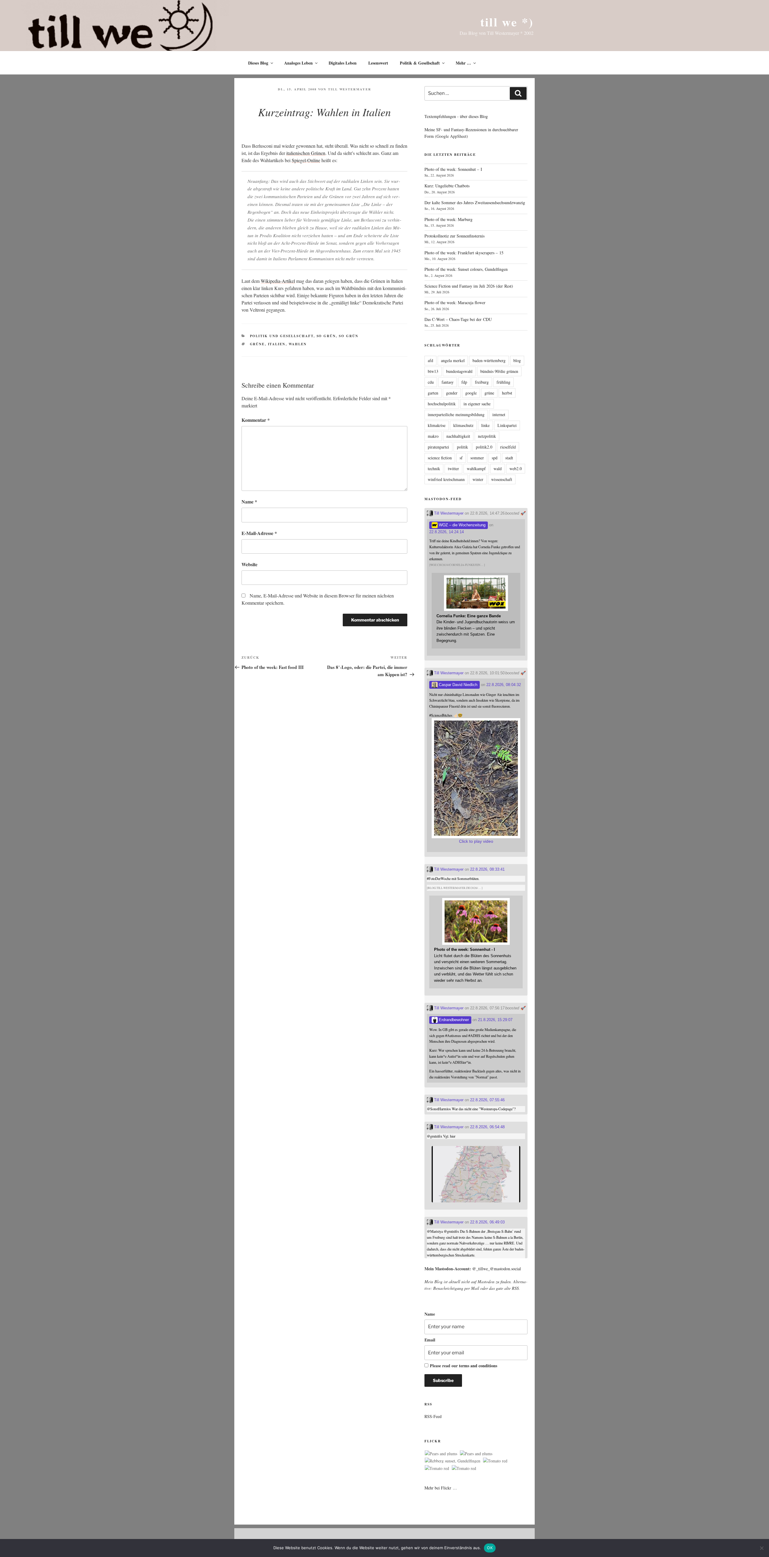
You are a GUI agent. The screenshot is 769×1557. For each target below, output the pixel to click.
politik (462, 447)
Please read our (463, 1365)
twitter (453, 468)
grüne (257, 344)
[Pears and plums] (441, 1453)
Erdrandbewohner (453, 1019)
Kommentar (256, 419)
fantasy (448, 382)
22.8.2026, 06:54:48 (487, 1127)
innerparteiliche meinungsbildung (456, 414)
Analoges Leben (298, 63)
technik (434, 468)
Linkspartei (507, 425)
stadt (509, 458)
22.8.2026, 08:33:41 (487, 869)
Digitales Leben (343, 63)
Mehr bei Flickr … (440, 1488)
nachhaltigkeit (458, 436)
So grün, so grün (338, 336)
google (471, 393)
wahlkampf (476, 468)
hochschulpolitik (442, 404)
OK (490, 1547)
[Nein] (761, 1548)
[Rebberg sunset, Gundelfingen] (452, 1461)
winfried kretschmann (446, 479)
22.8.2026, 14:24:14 (446, 532)
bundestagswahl (459, 371)
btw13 (433, 371)
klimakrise (436, 425)
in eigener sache (477, 404)
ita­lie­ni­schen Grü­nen (305, 153)
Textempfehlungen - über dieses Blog (456, 116)
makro (433, 436)
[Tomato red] (495, 1461)
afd (430, 360)
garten (433, 393)
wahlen (298, 344)
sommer (477, 458)
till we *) (506, 22)
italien (277, 344)
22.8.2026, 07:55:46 (487, 1100)
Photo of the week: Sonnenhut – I (453, 169)
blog (517, 360)
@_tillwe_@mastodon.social (496, 1268)
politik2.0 (484, 447)
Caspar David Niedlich (457, 684)
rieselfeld (508, 447)
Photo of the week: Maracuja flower (454, 302)
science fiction (440, 458)
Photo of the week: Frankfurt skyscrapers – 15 (463, 252)
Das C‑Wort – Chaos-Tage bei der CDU (458, 319)
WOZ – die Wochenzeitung (461, 525)
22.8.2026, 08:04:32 (503, 684)
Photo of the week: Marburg (448, 219)
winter (478, 479)
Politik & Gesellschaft (420, 63)
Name (249, 501)
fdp (464, 382)
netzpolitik (487, 436)
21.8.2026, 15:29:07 (495, 1019)
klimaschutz (463, 425)
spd (494, 458)
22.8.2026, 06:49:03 (487, 1222)
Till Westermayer (349, 89)
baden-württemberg (489, 360)
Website (249, 564)
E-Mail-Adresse (259, 533)
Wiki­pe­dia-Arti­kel (278, 281)
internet (498, 414)
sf (461, 458)
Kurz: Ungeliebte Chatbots (447, 186)
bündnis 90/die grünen (499, 371)
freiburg (482, 382)
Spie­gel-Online (306, 160)
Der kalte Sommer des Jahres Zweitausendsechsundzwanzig (474, 202)
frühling (503, 382)
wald (498, 468)
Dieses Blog (258, 63)
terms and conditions (478, 1365)
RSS (515, 1288)
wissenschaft (501, 479)
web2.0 (515, 468)
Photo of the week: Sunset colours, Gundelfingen (466, 269)
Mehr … (463, 63)
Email (429, 1340)
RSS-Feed (433, 1416)
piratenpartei (438, 447)
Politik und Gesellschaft (282, 336)
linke (485, 425)
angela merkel (453, 360)
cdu (431, 382)
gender (451, 393)
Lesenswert (378, 63)
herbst (507, 393)
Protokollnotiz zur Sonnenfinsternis (454, 236)
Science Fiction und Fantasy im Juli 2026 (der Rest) (468, 286)
